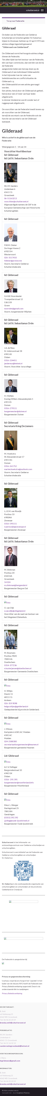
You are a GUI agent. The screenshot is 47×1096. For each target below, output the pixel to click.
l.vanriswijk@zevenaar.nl (15, 526)
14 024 (7, 582)
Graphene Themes (23, 1093)
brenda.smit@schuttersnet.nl (13, 1023)
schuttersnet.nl (32, 10)
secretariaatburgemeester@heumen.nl (21, 744)
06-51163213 (10, 198)
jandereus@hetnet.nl (13, 363)
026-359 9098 (10, 703)
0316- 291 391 (10, 779)
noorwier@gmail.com (13, 308)
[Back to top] (41, 1090)
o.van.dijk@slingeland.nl (14, 611)
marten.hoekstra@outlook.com (18, 469)
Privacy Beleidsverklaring (12, 993)
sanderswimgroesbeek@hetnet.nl (14, 1046)
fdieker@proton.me (13, 260)
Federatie (20, 21)
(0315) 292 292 (11, 817)
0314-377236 (10, 665)
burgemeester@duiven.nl (15, 411)
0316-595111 (10, 523)
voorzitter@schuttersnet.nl (16, 201)
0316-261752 (10, 466)
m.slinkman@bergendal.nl (15, 585)
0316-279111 (10, 408)
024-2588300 (10, 741)
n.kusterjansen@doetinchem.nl (17, 668)
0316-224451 (10, 360)
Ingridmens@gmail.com (10, 1061)
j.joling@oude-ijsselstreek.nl (16, 820)
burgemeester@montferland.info (19, 782)
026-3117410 (10, 257)
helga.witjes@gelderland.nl (16, 706)
